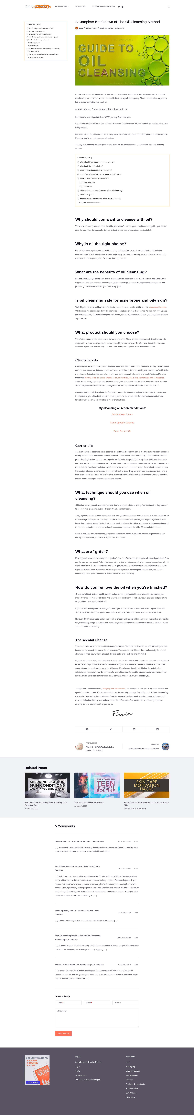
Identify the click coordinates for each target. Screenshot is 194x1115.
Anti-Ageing (130, 1066)
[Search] (168, 7)
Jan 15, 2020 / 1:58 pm (124, 868)
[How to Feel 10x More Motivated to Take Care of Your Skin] (146, 785)
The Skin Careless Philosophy (103, 6)
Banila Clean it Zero (122, 414)
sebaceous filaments (157, 307)
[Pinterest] (122, 7)
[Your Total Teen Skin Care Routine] (97, 785)
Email (89, 1003)
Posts (77, 1071)
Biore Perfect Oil (122, 431)
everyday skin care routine (114, 689)
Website (118, 1003)
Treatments (130, 1097)
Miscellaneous (132, 1075)
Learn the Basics (106, 28)
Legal (77, 1066)
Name (60, 1003)
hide (89, 158)
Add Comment (62, 1011)
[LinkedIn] (157, 729)
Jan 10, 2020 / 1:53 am (124, 841)
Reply (136, 841)
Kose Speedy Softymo (122, 422)
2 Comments (141, 809)
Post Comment (63, 1034)
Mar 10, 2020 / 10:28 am (124, 937)
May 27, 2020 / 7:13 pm (124, 964)
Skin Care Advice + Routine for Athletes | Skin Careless (79, 841)
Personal (129, 1080)
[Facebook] (87, 729)
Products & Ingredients (135, 1084)
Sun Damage (131, 1093)
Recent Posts (80, 6)
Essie (81, 28)
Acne (128, 1062)
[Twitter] (119, 7)
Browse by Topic (61, 6)
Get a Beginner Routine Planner (88, 1062)
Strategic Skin (81, 1075)
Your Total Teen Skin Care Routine (89, 802)
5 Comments (119, 28)
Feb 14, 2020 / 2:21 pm (124, 912)
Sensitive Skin (132, 1088)
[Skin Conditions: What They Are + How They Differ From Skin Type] (47, 785)
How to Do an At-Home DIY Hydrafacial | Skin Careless (79, 965)
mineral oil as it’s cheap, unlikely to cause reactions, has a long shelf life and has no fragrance (124, 378)
